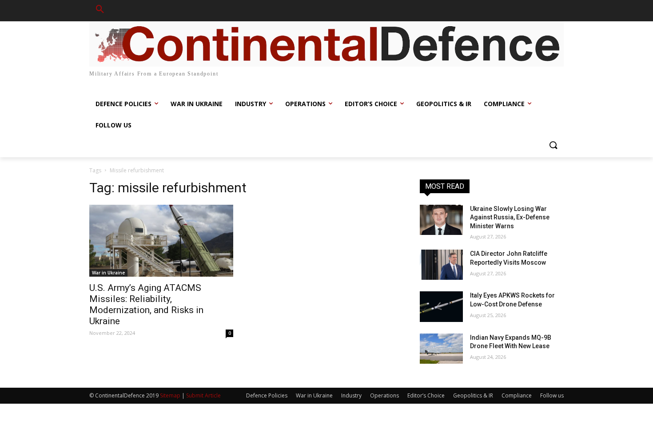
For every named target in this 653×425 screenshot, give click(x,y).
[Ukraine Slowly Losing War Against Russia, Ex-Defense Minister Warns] (441, 220)
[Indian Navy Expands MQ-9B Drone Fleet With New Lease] (441, 349)
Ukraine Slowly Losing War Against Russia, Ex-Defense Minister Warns (509, 217)
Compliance (517, 395)
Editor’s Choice (426, 395)
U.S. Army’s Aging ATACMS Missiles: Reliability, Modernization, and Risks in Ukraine (146, 304)
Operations (384, 395)
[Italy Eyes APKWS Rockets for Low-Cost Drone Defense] (441, 306)
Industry (351, 395)
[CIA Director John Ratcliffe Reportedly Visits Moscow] (441, 265)
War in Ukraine (108, 273)
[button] (100, 10)
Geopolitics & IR (473, 395)
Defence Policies (266, 395)
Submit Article (203, 395)
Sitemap (170, 395)
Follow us (552, 395)
